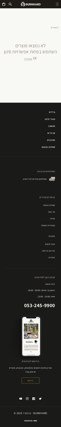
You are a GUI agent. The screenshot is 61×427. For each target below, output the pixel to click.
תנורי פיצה (50, 119)
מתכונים (51, 140)
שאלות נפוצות (48, 147)
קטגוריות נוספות (48, 225)
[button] (57, 4)
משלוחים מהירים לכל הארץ (35, 179)
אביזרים (51, 133)
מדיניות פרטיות (48, 250)
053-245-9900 (39, 305)
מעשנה (51, 126)
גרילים (52, 112)
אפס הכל (28, 58)
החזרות (52, 257)
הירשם (30, 380)
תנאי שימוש (50, 244)
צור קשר (51, 212)
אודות (52, 218)
